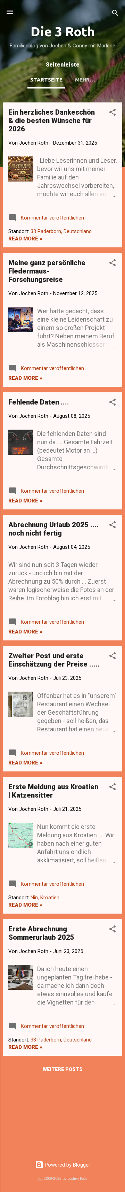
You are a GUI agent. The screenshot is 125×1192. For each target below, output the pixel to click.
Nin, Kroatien (45, 897)
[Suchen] (115, 14)
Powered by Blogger (66, 1165)
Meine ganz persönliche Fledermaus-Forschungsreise (46, 271)
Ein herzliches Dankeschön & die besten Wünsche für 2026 (51, 120)
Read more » (25, 239)
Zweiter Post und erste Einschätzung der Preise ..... (54, 660)
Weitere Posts (63, 1069)
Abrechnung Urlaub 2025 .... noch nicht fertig (53, 529)
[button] (112, 113)
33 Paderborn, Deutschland (61, 231)
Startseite (46, 80)
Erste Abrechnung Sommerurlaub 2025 (41, 933)
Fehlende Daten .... (38, 402)
